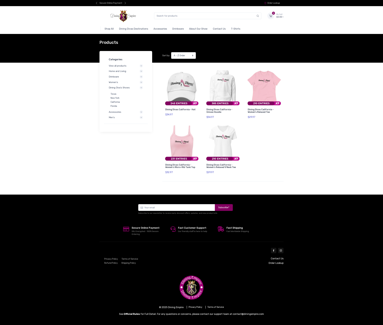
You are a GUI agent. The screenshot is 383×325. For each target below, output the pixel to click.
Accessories (115, 112)
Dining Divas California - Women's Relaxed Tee (261, 110)
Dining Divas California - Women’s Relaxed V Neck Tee (221, 166)
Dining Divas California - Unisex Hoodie (219, 110)
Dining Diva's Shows (119, 87)
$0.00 (279, 15)
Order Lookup (273, 3)
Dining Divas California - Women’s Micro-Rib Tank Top (180, 166)
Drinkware (114, 76)
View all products (117, 65)
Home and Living (117, 71)
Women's (113, 82)
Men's (112, 117)
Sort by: (166, 55)
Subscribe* (223, 207)
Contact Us (277, 258)
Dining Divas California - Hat (180, 109)
